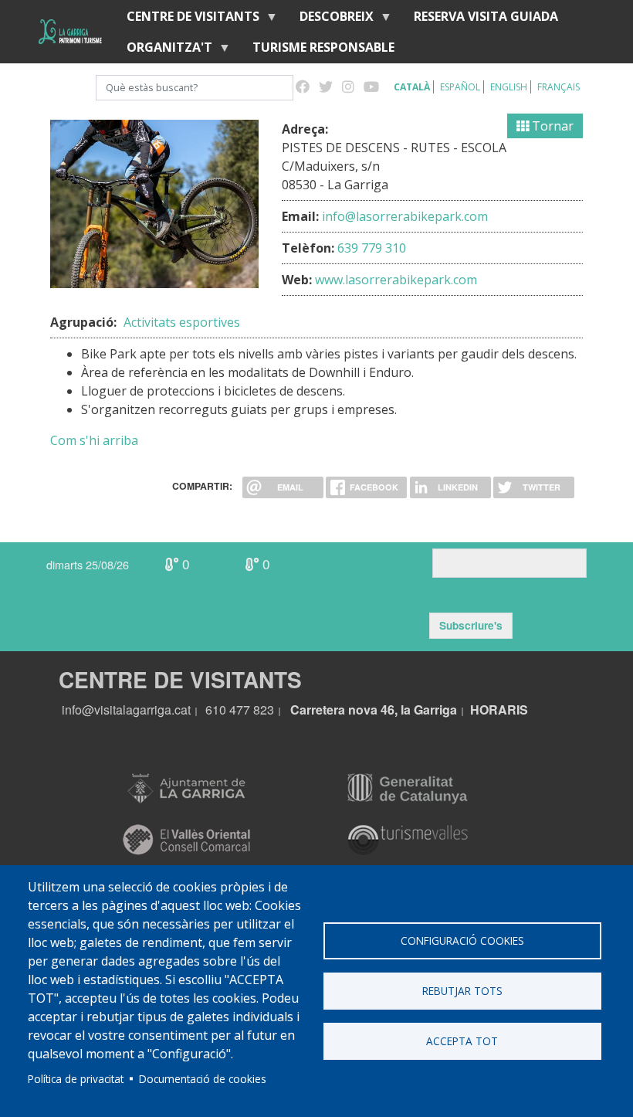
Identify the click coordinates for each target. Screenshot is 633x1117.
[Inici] (70, 32)
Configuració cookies (462, 940)
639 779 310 (371, 247)
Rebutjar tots (462, 990)
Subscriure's (471, 625)
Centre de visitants (186, 20)
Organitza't (163, 51)
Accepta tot (462, 1041)
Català (412, 86)
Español (460, 86)
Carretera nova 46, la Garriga (373, 709)
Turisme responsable (323, 47)
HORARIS (499, 709)
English (508, 86)
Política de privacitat (76, 1078)
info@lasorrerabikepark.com (405, 216)
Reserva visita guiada (486, 16)
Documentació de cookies (202, 1078)
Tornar (551, 125)
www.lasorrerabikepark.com (396, 279)
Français (558, 86)
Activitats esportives (182, 322)
